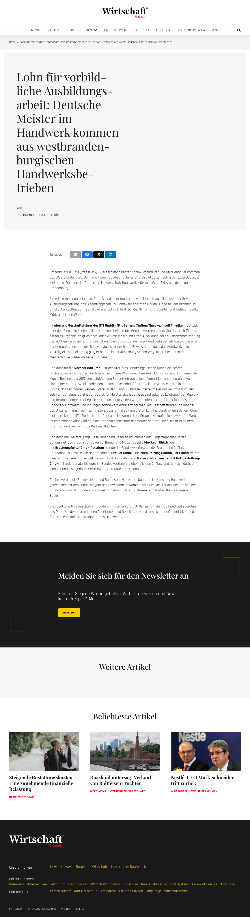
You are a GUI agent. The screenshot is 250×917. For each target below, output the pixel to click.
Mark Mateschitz (176, 891)
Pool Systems (180, 884)
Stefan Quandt (61, 891)
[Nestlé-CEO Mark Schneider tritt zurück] (206, 768)
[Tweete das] (98, 254)
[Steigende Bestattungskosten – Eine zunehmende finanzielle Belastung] (44, 768)
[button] (238, 30)
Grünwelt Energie (204, 884)
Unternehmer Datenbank (128, 866)
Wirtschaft (99, 866)
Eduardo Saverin (131, 891)
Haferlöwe (227, 884)
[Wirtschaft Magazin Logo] (125, 12)
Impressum (15, 909)
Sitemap (80, 909)
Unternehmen (37, 884)
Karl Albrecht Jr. (85, 891)
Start (12, 42)
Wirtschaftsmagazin (105, 884)
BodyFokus (131, 884)
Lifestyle (67, 866)
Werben (66, 909)
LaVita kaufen (78, 884)
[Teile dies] (87, 254)
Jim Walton (108, 891)
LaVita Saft (57, 884)
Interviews (16, 884)
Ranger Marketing (154, 884)
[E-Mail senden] (75, 254)
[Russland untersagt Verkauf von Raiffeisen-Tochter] (125, 768)
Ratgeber (82, 866)
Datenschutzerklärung (41, 909)
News (54, 866)
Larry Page (153, 891)
